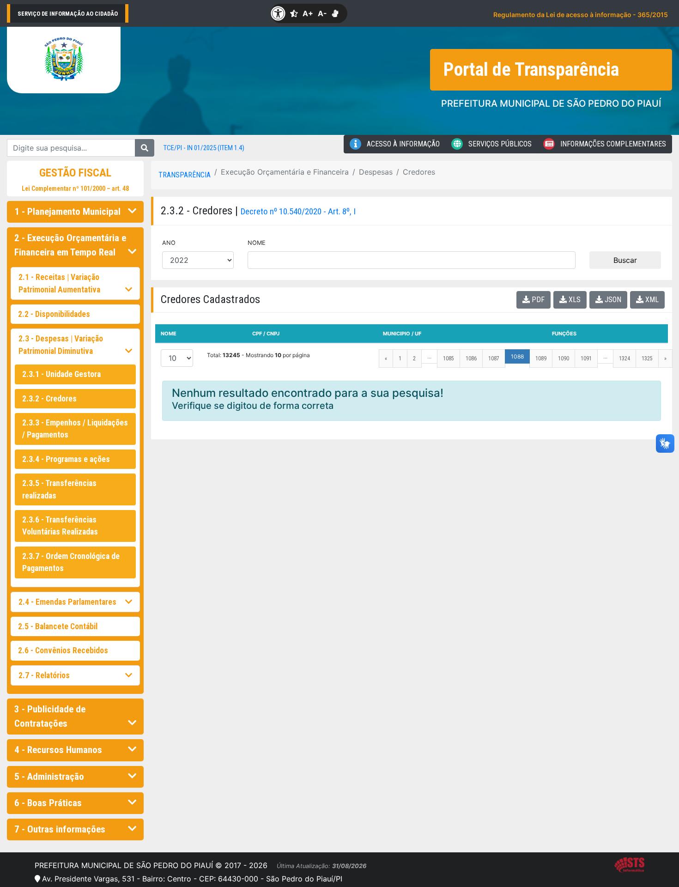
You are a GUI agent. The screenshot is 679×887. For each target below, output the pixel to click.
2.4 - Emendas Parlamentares (67, 602)
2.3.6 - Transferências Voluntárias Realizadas (60, 525)
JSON (612, 299)
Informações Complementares (612, 144)
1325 (647, 358)
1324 (624, 358)
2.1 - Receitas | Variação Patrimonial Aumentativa (59, 283)
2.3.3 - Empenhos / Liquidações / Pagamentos (75, 428)
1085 (448, 358)
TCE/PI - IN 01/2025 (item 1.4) (204, 148)
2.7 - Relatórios (44, 675)
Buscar (625, 260)
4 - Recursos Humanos (58, 749)
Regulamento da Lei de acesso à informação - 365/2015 (580, 14)
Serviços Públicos (499, 144)
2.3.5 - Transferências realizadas (59, 489)
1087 (493, 358)
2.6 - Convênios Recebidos (63, 650)
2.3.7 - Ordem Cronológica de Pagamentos (71, 562)
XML (651, 299)
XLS (574, 299)
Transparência (184, 174)
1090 (563, 358)
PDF (537, 299)
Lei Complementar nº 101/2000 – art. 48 (75, 188)
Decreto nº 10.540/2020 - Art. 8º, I (298, 211)
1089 (540, 358)
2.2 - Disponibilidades (54, 314)
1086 (471, 358)
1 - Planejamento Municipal (67, 211)
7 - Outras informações (59, 829)
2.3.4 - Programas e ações (66, 459)
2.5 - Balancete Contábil (57, 626)
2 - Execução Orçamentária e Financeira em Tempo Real (70, 245)
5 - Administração (49, 776)
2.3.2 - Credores (49, 398)
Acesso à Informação (402, 144)
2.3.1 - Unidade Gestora (61, 374)
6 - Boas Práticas (48, 802)
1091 (586, 358)
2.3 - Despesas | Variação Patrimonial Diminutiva (60, 344)
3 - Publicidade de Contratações (49, 716)
